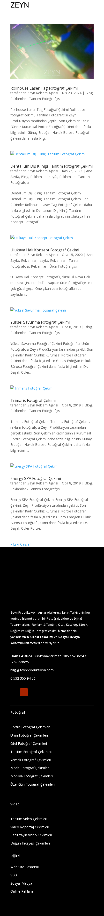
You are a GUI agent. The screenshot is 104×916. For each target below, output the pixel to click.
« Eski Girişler (20, 544)
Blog (89, 93)
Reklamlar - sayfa (43, 176)
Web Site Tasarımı (24, 867)
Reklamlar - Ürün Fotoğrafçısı (54, 266)
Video (15, 804)
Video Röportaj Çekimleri (29, 827)
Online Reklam (21, 891)
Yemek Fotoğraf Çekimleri (30, 760)
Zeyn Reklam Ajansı (42, 93)
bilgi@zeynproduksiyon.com (32, 670)
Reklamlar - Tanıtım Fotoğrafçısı (35, 98)
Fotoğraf (17, 712)
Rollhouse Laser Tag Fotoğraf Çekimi (44, 88)
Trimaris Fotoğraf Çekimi (33, 400)
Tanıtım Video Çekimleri (28, 819)
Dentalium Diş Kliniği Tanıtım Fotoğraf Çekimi (51, 166)
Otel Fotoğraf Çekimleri (28, 743)
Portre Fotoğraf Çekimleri (30, 727)
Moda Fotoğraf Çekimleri (30, 768)
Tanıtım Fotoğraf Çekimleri (31, 751)
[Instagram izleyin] (14, 692)
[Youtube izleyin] (24, 692)
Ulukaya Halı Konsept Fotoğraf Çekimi (44, 250)
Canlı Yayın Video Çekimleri (31, 835)
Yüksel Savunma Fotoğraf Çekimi (40, 322)
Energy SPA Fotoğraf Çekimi (35, 478)
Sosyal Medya (21, 883)
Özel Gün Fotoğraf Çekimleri (32, 784)
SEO (13, 875)
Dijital (15, 855)
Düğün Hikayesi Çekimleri (30, 843)
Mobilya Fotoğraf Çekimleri (31, 776)
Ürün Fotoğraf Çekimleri (29, 735)
